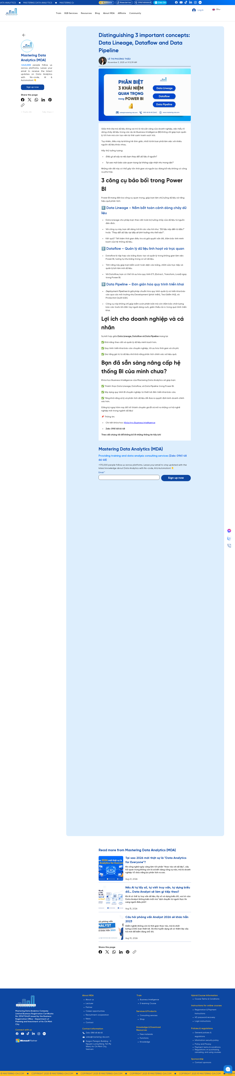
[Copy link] (22, 105)
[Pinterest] (50, 99)
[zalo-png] (200, 2)
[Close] (24, 35)
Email (102, 472)
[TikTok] (186, 2)
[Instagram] (195, 2)
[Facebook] (176, 2)
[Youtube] (181, 2)
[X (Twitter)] (29, 99)
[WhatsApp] (36, 99)
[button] (59, 13)
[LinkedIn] (190, 2)
